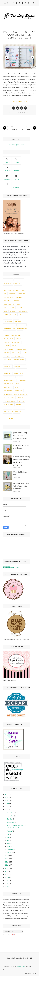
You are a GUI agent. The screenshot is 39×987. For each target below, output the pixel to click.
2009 (7, 880)
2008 (7, 883)
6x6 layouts (16, 283)
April (8, 843)
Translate (18, 935)
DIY (20, 314)
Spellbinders (18, 390)
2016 (7, 859)
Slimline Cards (8, 390)
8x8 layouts (7, 290)
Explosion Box (21, 325)
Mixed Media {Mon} (19, 359)
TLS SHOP (7, 162)
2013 (7, 868)
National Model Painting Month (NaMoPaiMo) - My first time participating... (21, 461)
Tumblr (7, 187)
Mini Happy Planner (17, 356)
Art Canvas (19, 297)
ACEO (23, 290)
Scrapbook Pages (22, 380)
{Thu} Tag (16, 415)
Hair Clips (6, 345)
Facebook (7, 170)
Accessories (12, 293)
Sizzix (16, 387)
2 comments (13, 113)
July (8, 834)
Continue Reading (19, 101)
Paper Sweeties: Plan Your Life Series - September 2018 (19, 35)
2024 (7, 794)
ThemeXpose (20, 966)
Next (32, 57)
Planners (17, 366)
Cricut (6, 314)
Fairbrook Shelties (9, 328)
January (9, 852)
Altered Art (21, 293)
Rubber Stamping (9, 376)
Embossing (18, 321)
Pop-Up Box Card (21, 370)
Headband (15, 345)
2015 (7, 862)
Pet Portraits (7, 366)
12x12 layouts (8, 280)
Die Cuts (16, 318)
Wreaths (6, 411)
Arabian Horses (8, 297)
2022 (7, 797)
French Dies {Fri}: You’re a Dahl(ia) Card (21, 446)
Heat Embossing (8, 349)
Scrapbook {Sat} (8, 383)
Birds (18, 304)
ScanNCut (19, 376)
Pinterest (16, 170)
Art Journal (7, 300)
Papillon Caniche (20, 363)
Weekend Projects (19, 408)
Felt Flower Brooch (9, 331)
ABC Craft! (16, 290)
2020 (7, 803)
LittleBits (24, 352)
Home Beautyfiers (21, 349)
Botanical (7, 307)
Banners (16, 300)
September (10, 822)
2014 (7, 865)
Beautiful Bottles (9, 304)
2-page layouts (19, 280)
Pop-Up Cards (7, 373)
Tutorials (21, 401)
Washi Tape (19, 404)
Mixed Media (7, 359)
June (8, 837)
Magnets (6, 356)
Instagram (7, 179)
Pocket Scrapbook (9, 370)
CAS (13, 307)
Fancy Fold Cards (22, 328)
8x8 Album (18, 286)
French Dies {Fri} (16, 335)
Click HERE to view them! (11, 567)
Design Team (19, 29)
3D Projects (7, 283)
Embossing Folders (9, 325)
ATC (5, 293)
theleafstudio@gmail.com (16, 145)
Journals (6, 352)
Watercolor (7, 408)
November (10, 816)
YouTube (16, 179)
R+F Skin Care (16, 187)
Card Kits (19, 307)
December (10, 813)
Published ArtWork (19, 373)
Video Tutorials (8, 404)
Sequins (18, 383)
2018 (7, 810)
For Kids (6, 335)
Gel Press (6, 342)
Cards (5, 311)
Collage (12, 311)
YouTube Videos (16, 411)
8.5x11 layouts (8, 286)
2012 (7, 871)
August (9, 831)
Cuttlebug (13, 314)
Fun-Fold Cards (8, 338)
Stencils (6, 397)
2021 (7, 800)
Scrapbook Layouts (9, 380)
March (9, 846)
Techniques (20, 397)
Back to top (30, 973)
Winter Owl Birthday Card (20, 473)
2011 (7, 874)
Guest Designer (16, 342)
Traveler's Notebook (10, 401)
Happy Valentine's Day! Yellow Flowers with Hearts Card (21, 486)
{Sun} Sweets (7, 415)
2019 (7, 806)
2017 (7, 856)
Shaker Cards (8, 387)
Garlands (18, 338)
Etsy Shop (16, 162)
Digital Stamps (8, 321)
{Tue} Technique (8, 418)
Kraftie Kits (15, 352)
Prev (6, 57)
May (8, 840)
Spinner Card (8, 394)
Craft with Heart (22, 311)
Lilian (28, 113)
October (9, 819)
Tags (12, 397)
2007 (7, 887)
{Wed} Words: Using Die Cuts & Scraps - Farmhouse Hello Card (21, 435)
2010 (7, 877)
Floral (20, 331)
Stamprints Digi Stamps (20, 394)
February (10, 849)
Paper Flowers (8, 363)
